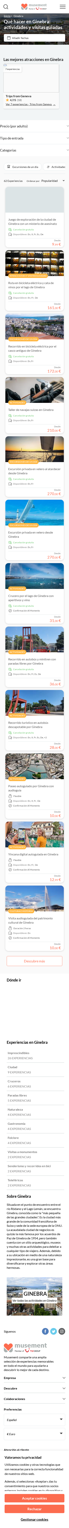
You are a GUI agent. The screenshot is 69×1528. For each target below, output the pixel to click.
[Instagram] (61, 1331)
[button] (22, 167)
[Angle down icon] (48, 126)
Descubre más (34, 961)
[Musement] (34, 7)
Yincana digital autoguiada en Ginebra (33, 854)
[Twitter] (53, 1331)
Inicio (7, 16)
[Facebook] (45, 1331)
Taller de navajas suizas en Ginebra (30, 409)
